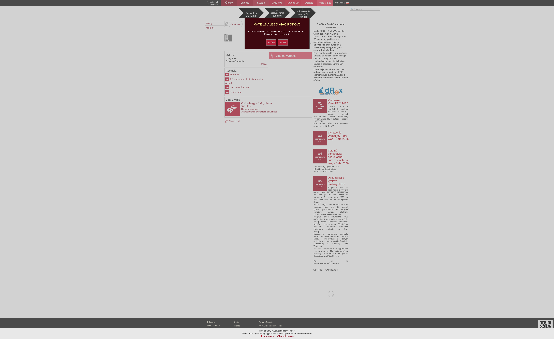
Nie (284, 42)
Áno (273, 42)
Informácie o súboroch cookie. (279, 336)
